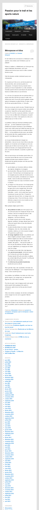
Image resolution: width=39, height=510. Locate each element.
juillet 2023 (8, 362)
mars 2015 (8, 468)
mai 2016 (7, 447)
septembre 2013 (9, 493)
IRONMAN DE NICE (10, 345)
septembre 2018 (9, 418)
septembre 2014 (9, 480)
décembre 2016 (9, 439)
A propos (7, 38)
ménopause (15, 312)
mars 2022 (8, 373)
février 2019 (8, 410)
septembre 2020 (9, 395)
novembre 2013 (9, 489)
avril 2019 (7, 406)
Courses (7, 35)
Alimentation (26, 31)
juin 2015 (7, 464)
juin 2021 (7, 383)
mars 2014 (8, 486)
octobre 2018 (8, 416)
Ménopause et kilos (14, 50)
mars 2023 (8, 366)
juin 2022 (7, 368)
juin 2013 (7, 497)
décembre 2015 (9, 453)
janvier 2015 (8, 472)
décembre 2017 (9, 431)
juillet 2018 (8, 420)
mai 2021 (7, 385)
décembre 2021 (9, 377)
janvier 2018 (8, 430)
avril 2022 (7, 371)
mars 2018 (8, 428)
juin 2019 (7, 402)
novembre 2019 (9, 397)
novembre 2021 (9, 379)
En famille (23, 35)
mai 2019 (7, 404)
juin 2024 (7, 360)
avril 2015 (7, 466)
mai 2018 (7, 424)
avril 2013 (7, 501)
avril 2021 (7, 387)
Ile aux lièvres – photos (11, 349)
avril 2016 (7, 449)
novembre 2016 (9, 441)
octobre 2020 (8, 393)
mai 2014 (7, 484)
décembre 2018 (9, 412)
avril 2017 (7, 435)
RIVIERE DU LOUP (10, 347)
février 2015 (8, 470)
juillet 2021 (8, 381)
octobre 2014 (8, 478)
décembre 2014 (9, 474)
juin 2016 (7, 445)
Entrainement (8, 31)
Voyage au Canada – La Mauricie (14, 351)
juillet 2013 (8, 495)
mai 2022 (7, 370)
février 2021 (8, 389)
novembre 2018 (9, 414)
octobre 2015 (8, 457)
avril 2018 (7, 426)
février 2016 (8, 451)
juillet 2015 (8, 462)
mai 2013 (7, 499)
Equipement (18, 31)
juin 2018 (7, 422)
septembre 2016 (9, 443)
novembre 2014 (9, 476)
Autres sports (15, 35)
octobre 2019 (8, 399)
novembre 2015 (9, 455)
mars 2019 (8, 408)
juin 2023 (7, 364)
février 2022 (8, 375)
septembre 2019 (9, 400)
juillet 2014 (8, 482)
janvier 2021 (8, 391)
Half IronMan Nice (10, 353)
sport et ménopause (23, 312)
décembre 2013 (9, 488)
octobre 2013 (8, 491)
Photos (30, 35)
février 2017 (8, 437)
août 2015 (7, 460)
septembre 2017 (9, 433)
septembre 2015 (9, 459)
